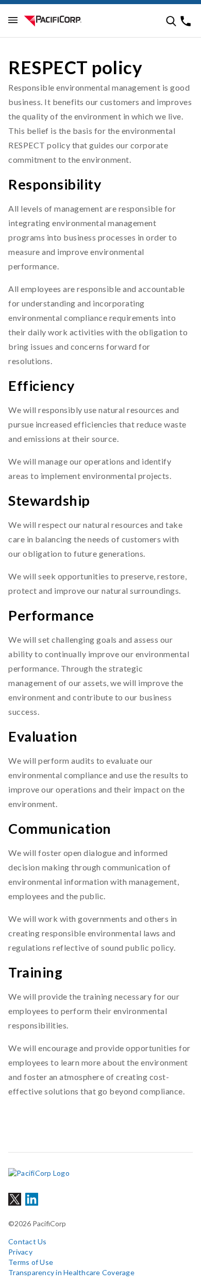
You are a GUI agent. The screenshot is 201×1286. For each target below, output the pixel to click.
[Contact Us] (185, 21)
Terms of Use (30, 1262)
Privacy (20, 1251)
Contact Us (27, 1241)
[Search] (171, 21)
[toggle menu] (13, 21)
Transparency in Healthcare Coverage (71, 1272)
